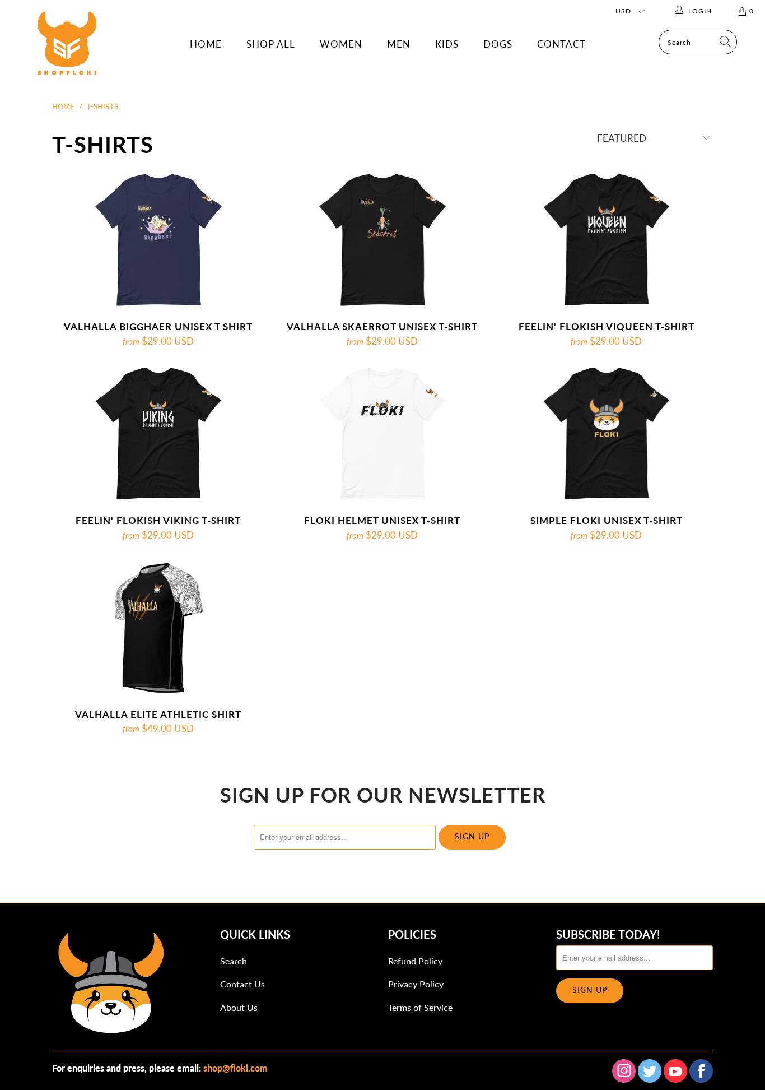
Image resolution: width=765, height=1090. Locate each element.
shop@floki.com (235, 1068)
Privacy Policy (416, 983)
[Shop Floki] (67, 55)
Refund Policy (415, 961)
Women (341, 44)
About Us (239, 1007)
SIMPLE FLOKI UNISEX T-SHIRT (606, 434)
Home (206, 44)
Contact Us (242, 983)
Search (233, 961)
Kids (447, 44)
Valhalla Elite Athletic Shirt (158, 628)
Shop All (270, 44)
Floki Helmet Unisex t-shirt (382, 434)
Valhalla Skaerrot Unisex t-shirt (382, 240)
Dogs (497, 44)
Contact (561, 44)
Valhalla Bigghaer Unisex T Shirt (158, 240)
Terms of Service (420, 1007)
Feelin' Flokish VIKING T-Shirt (158, 434)
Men (399, 44)
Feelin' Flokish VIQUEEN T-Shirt (606, 240)
